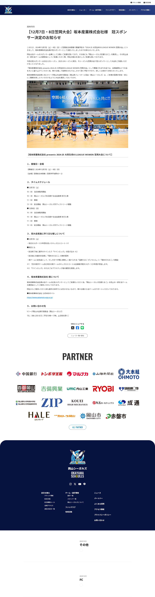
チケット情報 (48, 496)
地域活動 (68, 512)
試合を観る (71, 10)
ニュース (97, 493)
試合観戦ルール (49, 502)
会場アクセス (48, 505)
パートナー (132, 10)
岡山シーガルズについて (75, 502)
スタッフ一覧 (71, 499)
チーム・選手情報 (95, 10)
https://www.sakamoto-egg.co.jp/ (40, 297)
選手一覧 (70, 496)
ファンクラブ (70, 507)
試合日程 (47, 499)
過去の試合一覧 (49, 509)
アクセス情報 (145, 10)
